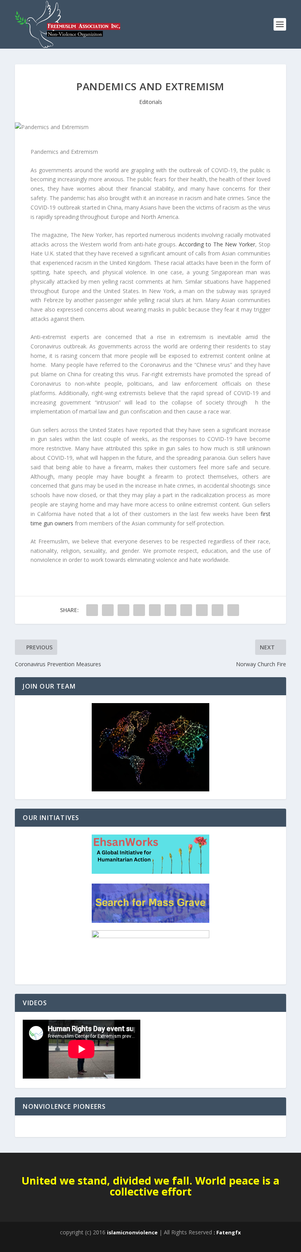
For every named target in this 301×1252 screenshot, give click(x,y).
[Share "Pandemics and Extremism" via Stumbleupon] (202, 610)
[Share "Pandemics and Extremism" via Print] (233, 610)
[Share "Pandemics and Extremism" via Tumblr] (139, 610)
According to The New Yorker (217, 244)
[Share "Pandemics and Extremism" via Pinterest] (155, 610)
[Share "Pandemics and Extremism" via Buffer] (186, 610)
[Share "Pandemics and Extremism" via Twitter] (108, 610)
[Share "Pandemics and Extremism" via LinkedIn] (170, 610)
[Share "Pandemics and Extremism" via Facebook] (92, 610)
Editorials (150, 102)
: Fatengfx (227, 1232)
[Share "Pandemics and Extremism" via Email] (217, 610)
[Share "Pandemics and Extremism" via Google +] (123, 610)
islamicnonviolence (132, 1232)
